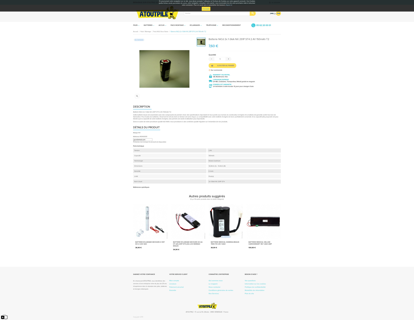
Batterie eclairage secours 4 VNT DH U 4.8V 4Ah (150, 243)
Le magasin (213, 284)
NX (139, 133)
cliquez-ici (228, 5)
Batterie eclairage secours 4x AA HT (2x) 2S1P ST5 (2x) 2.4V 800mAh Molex (187, 244)
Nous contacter (214, 287)
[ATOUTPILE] (156, 13)
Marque (135, 133)
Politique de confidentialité (255, 287)
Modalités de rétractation (254, 290)
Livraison (172, 284)
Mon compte (174, 281)
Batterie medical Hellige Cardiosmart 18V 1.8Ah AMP (260, 243)
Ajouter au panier (225, 65)
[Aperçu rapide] (150, 235)
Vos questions (250, 281)
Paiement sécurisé (176, 287)
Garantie (172, 290)
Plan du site (249, 293)
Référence (136, 137)
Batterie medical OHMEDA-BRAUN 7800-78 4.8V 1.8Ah (225, 243)
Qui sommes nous (216, 281)
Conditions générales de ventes (221, 290)
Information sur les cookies (255, 284)
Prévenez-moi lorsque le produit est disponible (149, 142)
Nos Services (214, 293)
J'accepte (206, 9)
